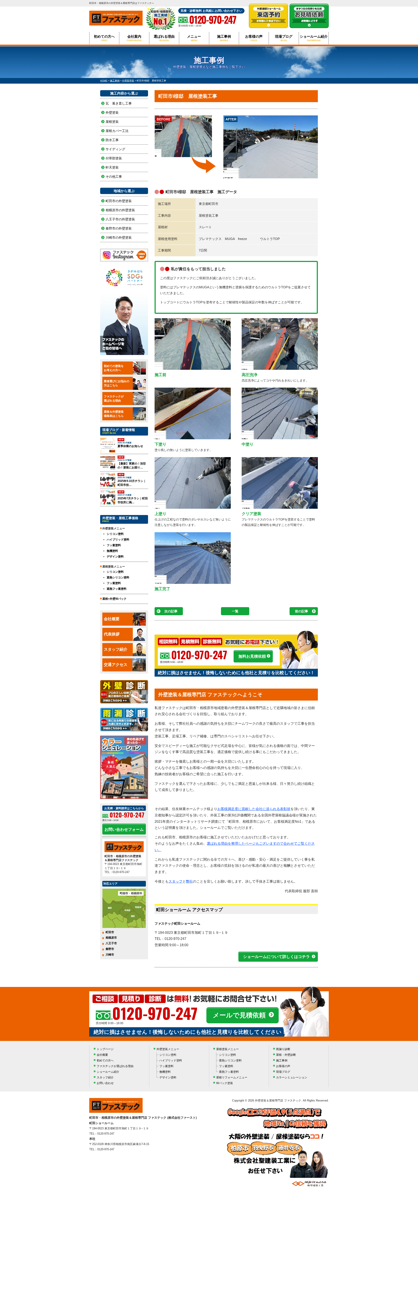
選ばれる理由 (164, 38)
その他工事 (114, 176)
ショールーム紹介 (314, 38)
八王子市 (111, 943)
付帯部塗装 (114, 158)
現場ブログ (283, 38)
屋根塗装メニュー (227, 1049)
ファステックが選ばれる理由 (115, 1066)
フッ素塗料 (114, 545)
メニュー (194, 38)
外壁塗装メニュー (168, 1049)
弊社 (189, 881)
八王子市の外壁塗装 (120, 219)
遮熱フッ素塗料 (116, 588)
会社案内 (134, 38)
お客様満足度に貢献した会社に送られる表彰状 (253, 809)
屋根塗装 (112, 121)
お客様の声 (254, 38)
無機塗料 (112, 550)
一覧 (235, 611)
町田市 (110, 932)
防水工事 (112, 140)
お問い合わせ (105, 1083)
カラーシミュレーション (291, 1077)
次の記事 (170, 611)
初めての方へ (104, 38)
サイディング (115, 149)
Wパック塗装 (224, 1083)
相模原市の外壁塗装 (120, 210)
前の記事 (301, 611)
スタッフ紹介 (115, 649)
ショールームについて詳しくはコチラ (276, 956)
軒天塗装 (112, 167)
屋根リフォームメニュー (231, 1077)
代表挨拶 (112, 634)
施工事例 (224, 38)
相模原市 (111, 937)
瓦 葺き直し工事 (119, 103)
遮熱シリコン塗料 (118, 577)
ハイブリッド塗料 (118, 539)
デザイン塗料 (115, 556)
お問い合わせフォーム (124, 829)
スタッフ (175, 881)
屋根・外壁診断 (286, 1054)
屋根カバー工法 (117, 131)
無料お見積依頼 (252, 656)
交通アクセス (115, 664)
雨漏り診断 (283, 1049)
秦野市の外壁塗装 (119, 228)
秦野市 (110, 949)
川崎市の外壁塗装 (119, 237)
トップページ (105, 1049)
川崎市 (110, 954)
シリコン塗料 (115, 533)
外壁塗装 (112, 112)
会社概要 (112, 619)
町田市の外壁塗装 (119, 201)
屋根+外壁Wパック (114, 598)
